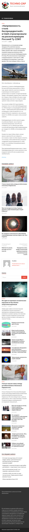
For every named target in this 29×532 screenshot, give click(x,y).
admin (10, 41)
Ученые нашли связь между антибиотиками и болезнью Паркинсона (14, 184)
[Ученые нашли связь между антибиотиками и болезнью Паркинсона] (14, 182)
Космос (3, 298)
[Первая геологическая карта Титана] (6, 327)
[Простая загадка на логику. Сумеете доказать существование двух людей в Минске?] (14, 206)
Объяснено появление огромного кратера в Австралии (18, 427)
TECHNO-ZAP (18, 3)
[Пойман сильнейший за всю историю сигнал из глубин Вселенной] (6, 448)
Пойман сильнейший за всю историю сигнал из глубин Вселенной (18, 445)
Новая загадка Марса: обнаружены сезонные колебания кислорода (18, 341)
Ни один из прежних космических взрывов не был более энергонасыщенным (14, 302)
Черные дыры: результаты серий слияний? (19, 358)
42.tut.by (4, 157)
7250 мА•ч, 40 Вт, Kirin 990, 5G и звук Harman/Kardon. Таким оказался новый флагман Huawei (12, 475)
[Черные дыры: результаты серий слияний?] (6, 362)
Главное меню (8, 18)
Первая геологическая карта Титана (18, 323)
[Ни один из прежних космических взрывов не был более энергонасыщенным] (14, 297)
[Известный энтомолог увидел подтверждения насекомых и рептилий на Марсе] (6, 335)
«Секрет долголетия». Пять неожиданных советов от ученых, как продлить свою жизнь (19, 436)
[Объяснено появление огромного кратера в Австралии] (6, 430)
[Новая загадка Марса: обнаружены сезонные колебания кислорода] (6, 344)
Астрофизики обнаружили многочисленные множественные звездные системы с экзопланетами (19, 350)
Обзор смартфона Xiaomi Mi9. (10, 479)
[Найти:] (14, 277)
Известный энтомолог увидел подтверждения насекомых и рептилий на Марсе (19, 332)
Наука (3, 23)
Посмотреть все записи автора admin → (18, 264)
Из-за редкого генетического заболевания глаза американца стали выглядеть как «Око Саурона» (14, 235)
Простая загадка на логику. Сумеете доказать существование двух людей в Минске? (12, 209)
